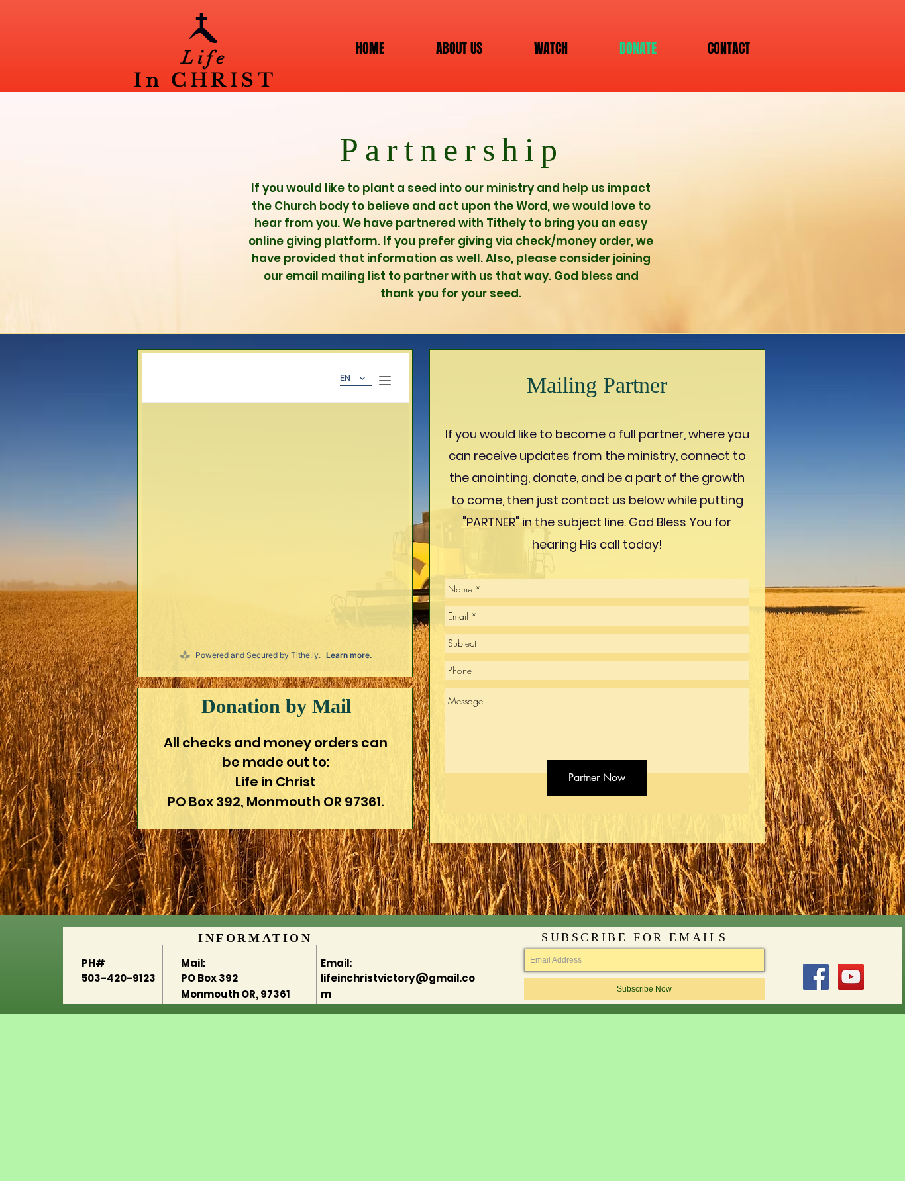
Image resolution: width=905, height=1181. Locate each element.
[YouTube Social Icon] (851, 977)
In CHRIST (205, 80)
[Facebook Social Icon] (816, 977)
